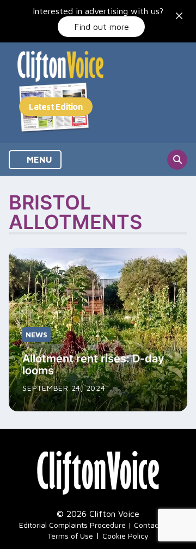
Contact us (152, 524)
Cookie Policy (125, 535)
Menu (38, 159)
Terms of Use (70, 535)
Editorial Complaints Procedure (72, 524)
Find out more (101, 27)
